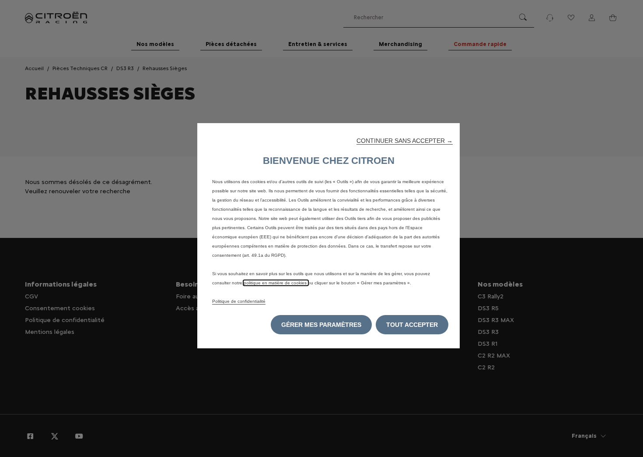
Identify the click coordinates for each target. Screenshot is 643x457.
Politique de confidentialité (239, 301)
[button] (404, 140)
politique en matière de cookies (276, 282)
